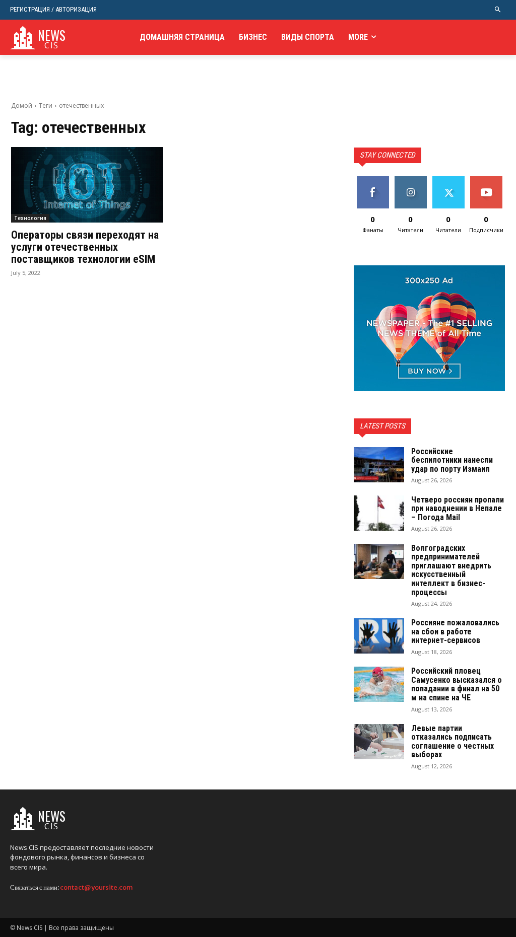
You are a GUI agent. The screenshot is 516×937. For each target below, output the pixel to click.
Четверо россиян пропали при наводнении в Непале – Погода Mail (457, 508)
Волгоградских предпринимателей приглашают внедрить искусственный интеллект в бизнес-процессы (451, 570)
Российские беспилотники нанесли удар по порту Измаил (452, 460)
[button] (498, 10)
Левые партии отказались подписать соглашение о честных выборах (452, 742)
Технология (30, 218)
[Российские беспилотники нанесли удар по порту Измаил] (379, 464)
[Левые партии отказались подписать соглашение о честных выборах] (379, 741)
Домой (21, 105)
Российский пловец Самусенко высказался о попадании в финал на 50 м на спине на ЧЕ (456, 684)
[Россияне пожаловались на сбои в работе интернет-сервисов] (379, 636)
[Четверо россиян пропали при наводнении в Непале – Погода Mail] (379, 513)
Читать (410, 180)
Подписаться (489, 180)
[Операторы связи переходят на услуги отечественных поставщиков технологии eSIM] (87, 185)
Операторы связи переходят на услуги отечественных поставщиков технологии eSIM (85, 247)
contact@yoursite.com (96, 887)
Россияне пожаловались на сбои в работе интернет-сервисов (455, 631)
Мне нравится (373, 183)
